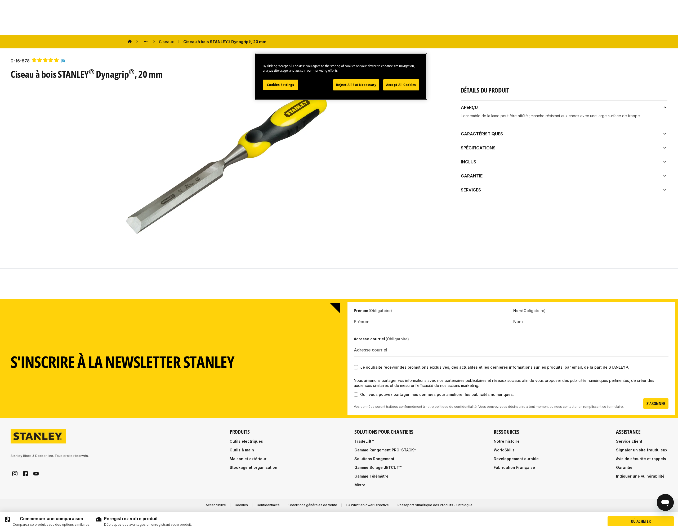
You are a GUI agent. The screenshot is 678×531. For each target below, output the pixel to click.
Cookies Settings (280, 85)
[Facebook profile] (25, 473)
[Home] (129, 41)
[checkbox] (356, 367)
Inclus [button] (468, 161)
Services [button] (471, 190)
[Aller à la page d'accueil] (38, 436)
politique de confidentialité (456, 407)
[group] (47, 521)
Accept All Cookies (401, 85)
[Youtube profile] (36, 473)
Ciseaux (166, 41)
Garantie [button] (472, 175)
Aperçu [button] (469, 107)
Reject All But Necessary (356, 85)
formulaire (615, 407)
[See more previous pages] (145, 41)
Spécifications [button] (478, 147)
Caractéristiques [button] (482, 133)
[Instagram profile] (15, 473)
